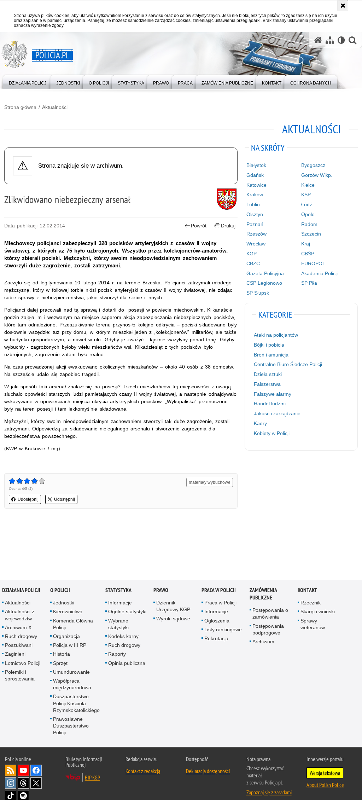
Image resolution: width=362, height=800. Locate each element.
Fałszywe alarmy (272, 394)
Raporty (117, 654)
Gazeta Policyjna (265, 273)
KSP (306, 194)
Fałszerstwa (267, 384)
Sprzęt (60, 663)
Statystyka (118, 590)
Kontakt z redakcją (142, 771)
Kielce (308, 185)
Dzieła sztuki (268, 374)
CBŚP (307, 253)
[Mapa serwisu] (330, 40)
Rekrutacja (216, 639)
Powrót (198, 225)
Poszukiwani (19, 645)
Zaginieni (15, 654)
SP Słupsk (257, 293)
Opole (308, 214)
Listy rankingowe (223, 630)
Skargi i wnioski (317, 612)
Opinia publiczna (126, 663)
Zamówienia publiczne (263, 594)
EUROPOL (313, 263)
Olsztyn (254, 214)
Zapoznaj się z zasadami (269, 792)
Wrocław (255, 244)
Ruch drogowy (21, 636)
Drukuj (228, 225)
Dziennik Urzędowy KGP (173, 606)
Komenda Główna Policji (73, 624)
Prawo (160, 590)
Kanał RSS (10, 770)
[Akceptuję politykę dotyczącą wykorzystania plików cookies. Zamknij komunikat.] (343, 5)
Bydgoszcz (313, 165)
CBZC (253, 263)
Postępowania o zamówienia (270, 614)
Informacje (120, 603)
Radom (309, 224)
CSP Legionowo (264, 283)
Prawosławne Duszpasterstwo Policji (71, 726)
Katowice (256, 185)
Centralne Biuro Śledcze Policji (288, 364)
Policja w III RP (69, 645)
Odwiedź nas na (23, 770)
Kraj (305, 244)
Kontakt (307, 590)
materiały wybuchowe (209, 482)
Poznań (254, 224)
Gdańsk (255, 175)
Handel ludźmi (270, 403)
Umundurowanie (71, 672)
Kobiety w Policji (272, 433)
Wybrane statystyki (118, 624)
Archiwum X (18, 628)
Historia (61, 654)
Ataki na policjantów (276, 335)
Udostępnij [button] (28, 499)
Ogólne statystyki (127, 612)
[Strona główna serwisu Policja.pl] (318, 40)
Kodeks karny (123, 636)
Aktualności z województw (19, 615)
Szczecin (311, 234)
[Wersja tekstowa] (341, 40)
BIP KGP (92, 777)
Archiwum (263, 642)
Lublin (253, 204)
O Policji (60, 590)
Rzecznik (310, 603)
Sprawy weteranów (312, 624)
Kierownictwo (67, 612)
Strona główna (20, 107)
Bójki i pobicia (269, 345)
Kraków (254, 194)
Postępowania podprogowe (268, 630)
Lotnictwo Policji (22, 663)
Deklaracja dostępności (208, 771)
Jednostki (63, 603)
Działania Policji (21, 590)
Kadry (260, 423)
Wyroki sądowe (173, 619)
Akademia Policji (319, 273)
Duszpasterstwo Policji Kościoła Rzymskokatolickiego (76, 703)
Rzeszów (256, 234)
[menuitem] (28, 81)
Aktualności (55, 107)
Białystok (256, 165)
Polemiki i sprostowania (20, 675)
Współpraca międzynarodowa (72, 684)
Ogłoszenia (216, 621)
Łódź (306, 204)
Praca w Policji (219, 590)
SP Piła (309, 283)
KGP (251, 253)
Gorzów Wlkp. (316, 175)
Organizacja (66, 636)
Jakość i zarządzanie (277, 413)
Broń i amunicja (271, 355)
